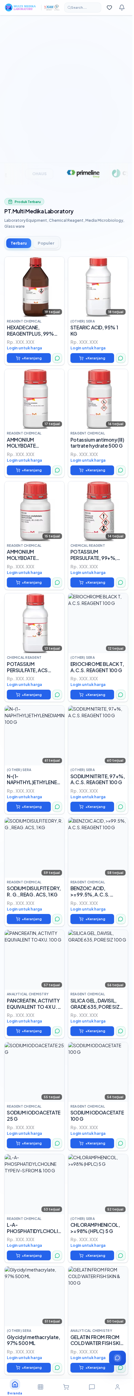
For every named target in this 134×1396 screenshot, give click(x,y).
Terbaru (19, 243)
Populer (46, 243)
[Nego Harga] (57, 358)
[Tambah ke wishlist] (57, 263)
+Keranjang (32, 358)
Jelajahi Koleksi (23, 119)
